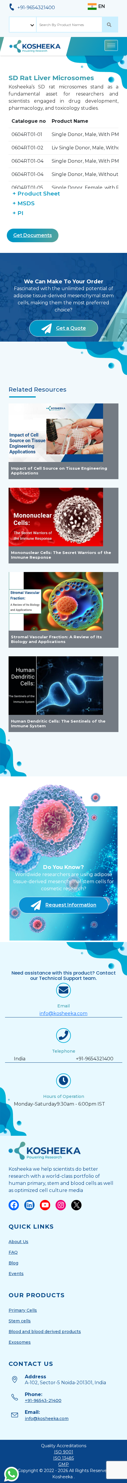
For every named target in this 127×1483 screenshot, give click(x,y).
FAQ (13, 1252)
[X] (76, 1205)
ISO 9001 (63, 1452)
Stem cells (20, 1321)
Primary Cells (23, 1310)
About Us (18, 1241)
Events (16, 1273)
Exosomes (20, 1342)
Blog (13, 1263)
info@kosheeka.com (63, 1013)
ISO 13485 (63, 1458)
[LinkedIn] (29, 1205)
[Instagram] (61, 1205)
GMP (63, 1464)
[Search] (110, 25)
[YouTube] (45, 1205)
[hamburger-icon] (111, 45)
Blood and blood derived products (45, 1331)
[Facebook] (14, 1205)
